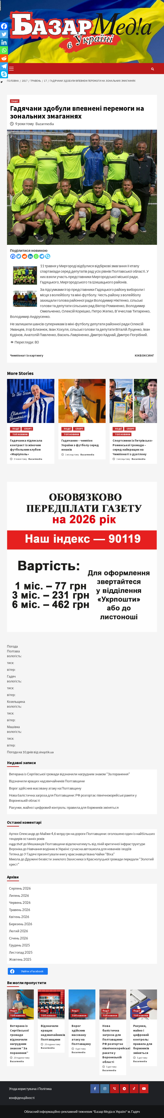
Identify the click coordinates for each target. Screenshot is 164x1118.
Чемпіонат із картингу (26, 355)
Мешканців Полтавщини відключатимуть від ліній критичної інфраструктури (86, 844)
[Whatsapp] (36, 256)
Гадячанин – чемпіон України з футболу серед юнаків (80, 444)
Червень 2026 (20, 902)
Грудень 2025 (19, 945)
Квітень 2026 (19, 917)
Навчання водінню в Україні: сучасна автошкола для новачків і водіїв (79, 849)
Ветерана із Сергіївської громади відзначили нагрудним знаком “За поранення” (69, 774)
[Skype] (47, 256)
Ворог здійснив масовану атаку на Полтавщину (45, 788)
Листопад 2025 (21, 952)
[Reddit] (24, 256)
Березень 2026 (20, 924)
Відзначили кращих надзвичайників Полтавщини (47, 781)
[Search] (152, 69)
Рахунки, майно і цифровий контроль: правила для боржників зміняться (64, 807)
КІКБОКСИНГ (144, 355)
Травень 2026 (19, 910)
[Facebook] (12, 256)
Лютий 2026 (18, 931)
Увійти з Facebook (32, 971)
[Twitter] (18, 256)
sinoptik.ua (46, 752)
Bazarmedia (44, 124)
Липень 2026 (19, 895)
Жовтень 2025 (20, 959)
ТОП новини (20, 434)
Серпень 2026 (20, 888)
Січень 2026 (18, 938)
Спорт (14, 100)
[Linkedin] (30, 256)
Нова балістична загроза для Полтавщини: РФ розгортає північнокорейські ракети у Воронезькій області (73, 798)
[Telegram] (41, 256)
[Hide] (1, 82)
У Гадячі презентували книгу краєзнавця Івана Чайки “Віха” (69, 854)
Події (15, 428)
